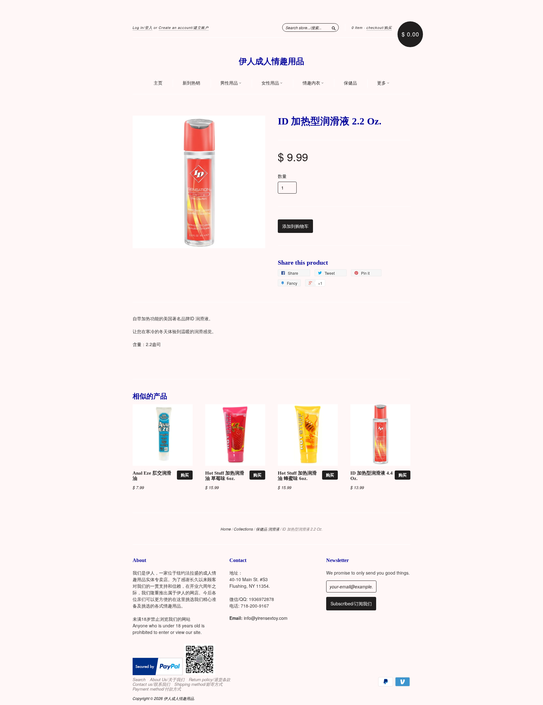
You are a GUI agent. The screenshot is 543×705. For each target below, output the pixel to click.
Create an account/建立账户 (184, 27)
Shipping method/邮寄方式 (198, 684)
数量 (282, 176)
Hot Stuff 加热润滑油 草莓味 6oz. (224, 476)
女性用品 (270, 82)
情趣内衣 (312, 82)
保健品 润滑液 (267, 529)
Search (139, 679)
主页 (158, 82)
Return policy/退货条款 (209, 679)
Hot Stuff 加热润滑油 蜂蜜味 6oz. (297, 476)
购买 (185, 475)
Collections (243, 529)
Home (226, 529)
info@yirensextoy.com (266, 618)
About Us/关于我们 (167, 679)
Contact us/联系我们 (151, 684)
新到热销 (191, 82)
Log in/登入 (142, 27)
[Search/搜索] (334, 27)
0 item (357, 27)
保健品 (350, 82)
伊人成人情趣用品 (271, 61)
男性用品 (229, 82)
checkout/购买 (379, 27)
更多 (382, 82)
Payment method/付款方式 (157, 689)
